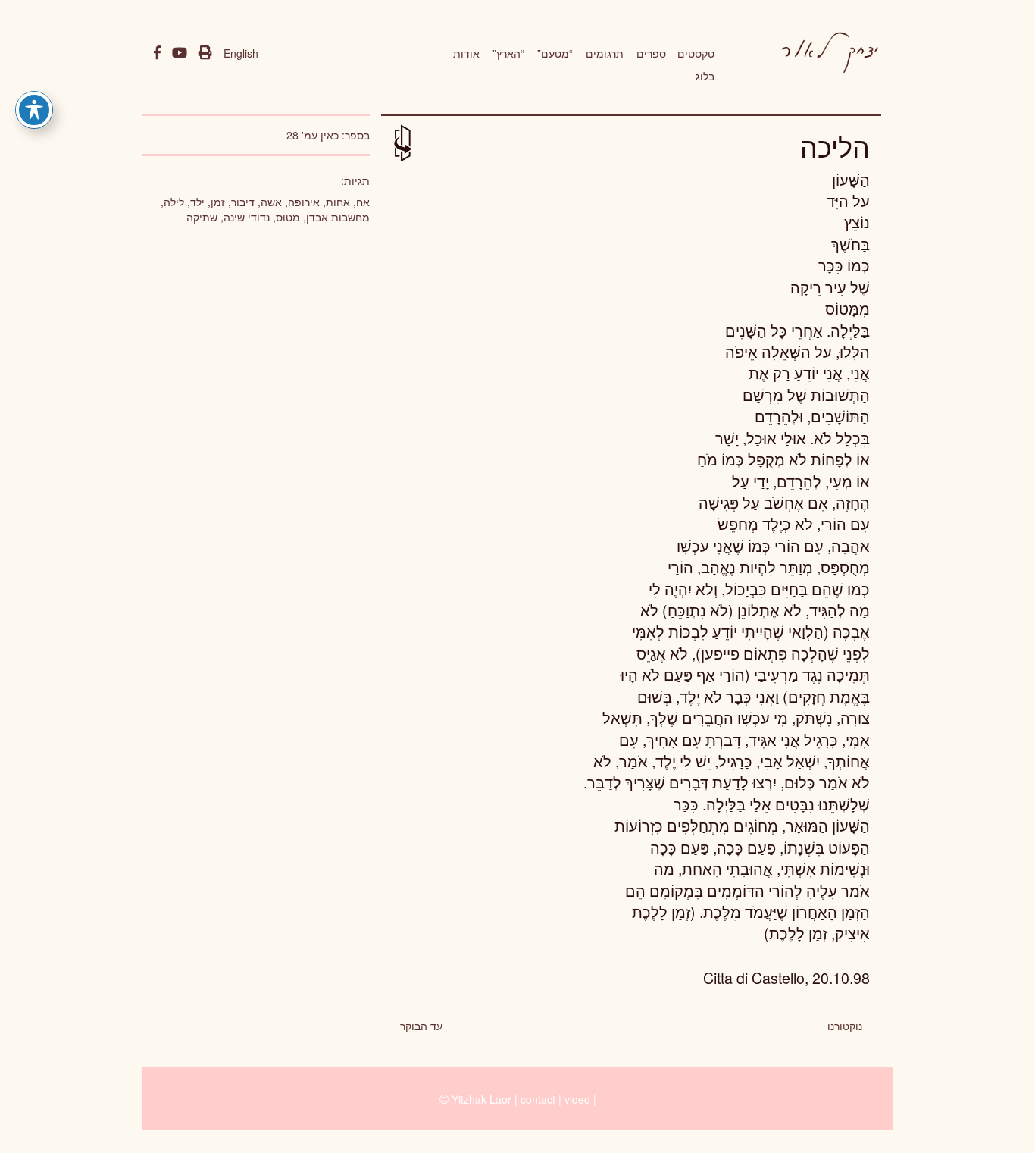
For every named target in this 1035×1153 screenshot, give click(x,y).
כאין (330, 135)
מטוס (288, 216)
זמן (218, 201)
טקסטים (695, 53)
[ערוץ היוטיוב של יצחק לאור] (179, 53)
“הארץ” (508, 53)
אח (363, 201)
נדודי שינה (247, 216)
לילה (174, 201)
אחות (338, 201)
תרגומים (605, 53)
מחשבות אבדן (338, 216)
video (577, 1099)
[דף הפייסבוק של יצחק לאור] (157, 53)
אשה (271, 201)
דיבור (243, 201)
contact (538, 1099)
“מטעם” (555, 53)
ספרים (651, 53)
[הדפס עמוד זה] (205, 53)
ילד (197, 201)
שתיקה (201, 216)
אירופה (304, 201)
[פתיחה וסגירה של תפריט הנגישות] (34, 110)
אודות (466, 53)
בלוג (705, 75)
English (241, 53)
